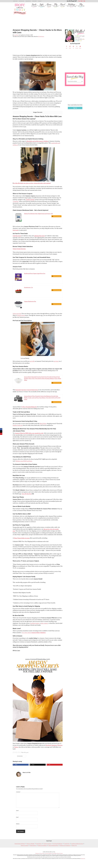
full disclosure (41, 36)
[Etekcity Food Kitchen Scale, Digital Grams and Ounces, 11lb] (18, 217)
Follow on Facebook (42, 845)
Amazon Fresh (21, 315)
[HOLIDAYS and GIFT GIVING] (71, 5)
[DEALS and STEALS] (34, 5)
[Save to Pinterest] (1, 434)
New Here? (39, 1)
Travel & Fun (67, 843)
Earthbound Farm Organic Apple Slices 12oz (34, 273)
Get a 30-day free (27, 494)
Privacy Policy (42, 853)
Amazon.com (83, 858)
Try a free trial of (34, 632)
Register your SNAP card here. (24, 461)
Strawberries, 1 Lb (28, 287)
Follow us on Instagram (65, 845)
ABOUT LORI (15, 1)
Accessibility (54, 853)
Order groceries (17, 313)
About (58, 853)
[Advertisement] (57, 17)
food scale (15, 230)
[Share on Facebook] (1, 429)
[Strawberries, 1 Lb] (18, 291)
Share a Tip (74, 845)
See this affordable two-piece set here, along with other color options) (32, 183)
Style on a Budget (30, 843)
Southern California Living (77, 843)
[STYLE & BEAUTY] (42, 5)
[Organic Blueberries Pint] (18, 305)
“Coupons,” (16, 201)
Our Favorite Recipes (57, 843)
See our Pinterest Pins (53, 845)
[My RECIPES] (55, 5)
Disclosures (37, 853)
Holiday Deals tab (17, 425)
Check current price (57, 216)
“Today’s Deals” (30, 199)
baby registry (44, 623)
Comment (18, 791)
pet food (56, 361)
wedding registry (34, 623)
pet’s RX (32, 361)
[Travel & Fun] (62, 5)
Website (17, 823)
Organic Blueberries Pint (30, 301)
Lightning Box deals (39, 236)
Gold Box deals (17, 236)
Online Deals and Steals (20, 843)
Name (17, 810)
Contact (61, 853)
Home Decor (39, 843)
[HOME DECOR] (49, 5)
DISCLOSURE (34, 1)
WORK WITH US (28, 1)
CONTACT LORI (21, 1)
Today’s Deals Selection (19, 249)
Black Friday (43, 423)
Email (17, 817)
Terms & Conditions (48, 853)
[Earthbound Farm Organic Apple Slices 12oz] (18, 277)
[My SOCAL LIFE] (81, 5)
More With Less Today (20, 9)
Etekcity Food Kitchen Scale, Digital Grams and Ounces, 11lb (38, 213)
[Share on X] (1, 431)
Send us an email (24, 845)
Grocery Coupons (47, 843)
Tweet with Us (33, 845)
